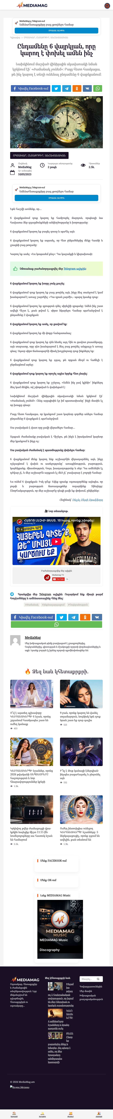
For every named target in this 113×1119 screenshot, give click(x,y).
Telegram (45, 594)
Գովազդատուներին (91, 986)
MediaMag (33, 637)
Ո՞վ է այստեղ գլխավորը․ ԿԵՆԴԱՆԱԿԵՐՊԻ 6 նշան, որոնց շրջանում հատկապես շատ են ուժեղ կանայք (30, 718)
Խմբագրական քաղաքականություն (91, 997)
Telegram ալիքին (75, 268)
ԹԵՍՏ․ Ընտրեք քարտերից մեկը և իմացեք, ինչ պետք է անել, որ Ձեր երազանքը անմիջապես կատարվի (60, 1047)
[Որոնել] (98, 979)
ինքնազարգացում (54, 604)
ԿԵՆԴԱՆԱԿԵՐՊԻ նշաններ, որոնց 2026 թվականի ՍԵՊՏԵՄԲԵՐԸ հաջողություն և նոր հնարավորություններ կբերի (31, 776)
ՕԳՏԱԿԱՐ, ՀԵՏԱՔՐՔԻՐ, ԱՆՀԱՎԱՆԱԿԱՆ (39, 155)
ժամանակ (32, 604)
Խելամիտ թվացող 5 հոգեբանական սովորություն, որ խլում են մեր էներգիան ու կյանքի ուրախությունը (61, 994)
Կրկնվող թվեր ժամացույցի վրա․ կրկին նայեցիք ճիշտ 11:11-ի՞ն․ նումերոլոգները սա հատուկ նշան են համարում (31, 834)
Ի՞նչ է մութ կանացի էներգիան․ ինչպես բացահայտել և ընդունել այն (80, 774)
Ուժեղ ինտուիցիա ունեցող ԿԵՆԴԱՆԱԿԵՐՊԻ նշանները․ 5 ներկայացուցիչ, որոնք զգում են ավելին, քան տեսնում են (80, 834)
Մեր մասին (86, 991)
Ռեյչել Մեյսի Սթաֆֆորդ (87, 499)
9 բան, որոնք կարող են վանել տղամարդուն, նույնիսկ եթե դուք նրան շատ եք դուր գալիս (80, 716)
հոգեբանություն (79, 604)
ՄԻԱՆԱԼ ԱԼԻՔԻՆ (56, 30)
